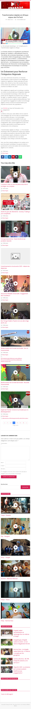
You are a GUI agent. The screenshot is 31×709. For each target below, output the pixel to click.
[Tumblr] (16, 157)
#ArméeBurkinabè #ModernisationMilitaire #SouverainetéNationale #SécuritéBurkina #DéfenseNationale (11, 360)
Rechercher (4, 484)
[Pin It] (13, 157)
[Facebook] (2, 157)
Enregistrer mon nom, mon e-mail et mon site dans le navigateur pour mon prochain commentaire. (14, 472)
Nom (2, 462)
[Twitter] (6, 157)
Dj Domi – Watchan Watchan (9, 578)
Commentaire (3, 444)
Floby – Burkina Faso (7, 621)
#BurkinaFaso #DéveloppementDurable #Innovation (15, 418)
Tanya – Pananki (6, 515)
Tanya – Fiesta (5, 600)
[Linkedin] (9, 157)
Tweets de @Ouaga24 (7, 694)
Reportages (5, 153)
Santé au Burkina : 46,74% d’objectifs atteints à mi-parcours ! (21, 661)
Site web (3, 468)
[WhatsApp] (20, 157)
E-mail (2, 465)
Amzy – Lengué (5, 557)
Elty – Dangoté (5, 536)
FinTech (5, 108)
